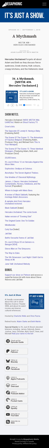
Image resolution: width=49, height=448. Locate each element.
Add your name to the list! (22, 333)
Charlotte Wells (20, 316)
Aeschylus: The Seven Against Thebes (21, 173)
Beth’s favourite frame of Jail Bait (19, 238)
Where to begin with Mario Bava (18, 190)
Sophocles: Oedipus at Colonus (18, 169)
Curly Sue (9, 229)
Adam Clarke (16, 52)
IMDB (25, 120)
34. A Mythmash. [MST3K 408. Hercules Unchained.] (23, 82)
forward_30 (16, 105)
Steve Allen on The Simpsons (17, 249)
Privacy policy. (17, 444)
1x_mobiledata (34, 105)
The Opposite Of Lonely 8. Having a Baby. (22, 131)
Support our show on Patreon (17, 275)
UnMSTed (9, 122)
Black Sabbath (11, 208)
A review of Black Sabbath (16, 195)
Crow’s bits (10, 127)
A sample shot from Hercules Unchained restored (17, 202)
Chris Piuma (35, 316)
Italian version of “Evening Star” (18, 216)
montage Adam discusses (16, 197)
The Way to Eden (12, 253)
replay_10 (8, 105)
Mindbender (10, 225)
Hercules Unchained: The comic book (21, 212)
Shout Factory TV (30, 122)
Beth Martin (32, 52)
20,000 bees (10, 158)
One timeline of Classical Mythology (20, 177)
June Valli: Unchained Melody (17, 264)
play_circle (12, 105)
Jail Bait (8, 234)
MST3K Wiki (34, 120)
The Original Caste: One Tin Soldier (19, 221)
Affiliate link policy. (30, 444)
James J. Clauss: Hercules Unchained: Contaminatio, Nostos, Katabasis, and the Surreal (22, 183)
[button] (39, 105)
